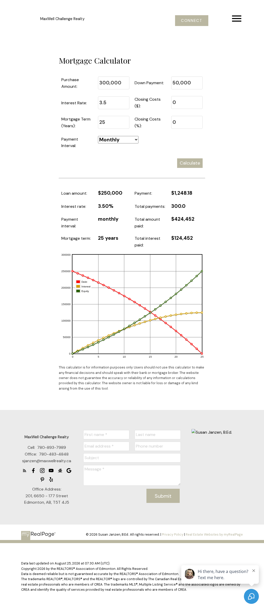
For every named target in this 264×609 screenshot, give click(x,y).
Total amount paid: (147, 223)
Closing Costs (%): (148, 122)
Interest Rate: (74, 103)
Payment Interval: (69, 142)
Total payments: (150, 206)
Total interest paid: (147, 242)
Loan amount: (74, 193)
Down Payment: (149, 82)
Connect (191, 20)
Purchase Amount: (70, 83)
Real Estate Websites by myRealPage (214, 534)
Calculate (190, 163)
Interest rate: (73, 206)
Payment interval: (69, 223)
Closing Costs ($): (148, 103)
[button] (191, 20)
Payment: (143, 193)
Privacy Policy (172, 534)
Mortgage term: (76, 238)
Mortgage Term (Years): (75, 122)
